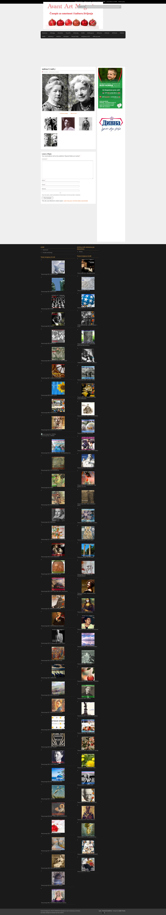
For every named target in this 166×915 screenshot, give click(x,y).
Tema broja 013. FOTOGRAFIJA (50, 470)
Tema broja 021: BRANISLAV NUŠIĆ (51, 608)
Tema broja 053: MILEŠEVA (85, 468)
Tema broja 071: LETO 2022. (85, 785)
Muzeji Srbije (75, 36)
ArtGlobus (51, 36)
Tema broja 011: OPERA (47, 435)
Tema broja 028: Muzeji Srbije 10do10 (51, 729)
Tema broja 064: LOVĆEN (84, 664)
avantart (57, 72)
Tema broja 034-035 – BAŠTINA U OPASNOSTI (54, 816)
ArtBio (43, 36)
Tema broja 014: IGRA (47, 487)
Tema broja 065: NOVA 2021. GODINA (87, 681)
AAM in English (79, 1)
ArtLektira (60, 33)
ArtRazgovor (90, 33)
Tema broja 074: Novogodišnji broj (86, 837)
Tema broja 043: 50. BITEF (84, 307)
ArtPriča (58, 36)
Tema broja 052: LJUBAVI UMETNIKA (87, 450)
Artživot (122, 33)
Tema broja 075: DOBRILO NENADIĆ (87, 854)
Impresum (45, 249)
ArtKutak (107, 33)
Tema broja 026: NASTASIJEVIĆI (50, 695)
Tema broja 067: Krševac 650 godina (87, 716)
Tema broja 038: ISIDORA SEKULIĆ (51, 868)
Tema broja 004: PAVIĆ (47, 326)
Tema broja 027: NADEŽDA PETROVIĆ (51, 712)
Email (43, 184)
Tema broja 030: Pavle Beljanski (50, 764)
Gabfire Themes (122, 910)
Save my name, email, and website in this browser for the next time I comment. (61, 195)
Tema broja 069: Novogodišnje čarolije (87, 750)
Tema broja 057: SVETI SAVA (85, 540)
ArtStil (82, 33)
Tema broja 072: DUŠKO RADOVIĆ (87, 802)
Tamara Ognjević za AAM (98, 1)
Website (44, 188)
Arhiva (80, 251)
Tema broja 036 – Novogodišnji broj (50, 833)
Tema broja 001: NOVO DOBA (49, 274)
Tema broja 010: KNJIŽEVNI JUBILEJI (51, 430)
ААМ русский (87, 1)
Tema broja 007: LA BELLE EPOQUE (51, 378)
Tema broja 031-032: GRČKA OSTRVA (51, 781)
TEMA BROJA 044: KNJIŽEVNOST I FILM (87, 325)
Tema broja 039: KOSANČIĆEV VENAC (52, 885)
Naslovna (44, 33)
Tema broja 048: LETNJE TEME (86, 380)
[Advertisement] (83, 51)
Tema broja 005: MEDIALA (48, 343)
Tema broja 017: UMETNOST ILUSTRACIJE (53, 539)
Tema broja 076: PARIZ (83, 871)
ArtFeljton (66, 36)
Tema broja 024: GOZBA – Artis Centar (51, 660)
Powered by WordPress (107, 910)
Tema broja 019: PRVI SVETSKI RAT (51, 574)
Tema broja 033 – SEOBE (48, 799)
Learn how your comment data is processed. (76, 200)
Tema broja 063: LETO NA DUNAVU (87, 646)
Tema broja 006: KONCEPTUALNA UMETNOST (54, 360)
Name (44, 180)
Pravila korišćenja (47, 252)
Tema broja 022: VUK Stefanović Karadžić (52, 626)
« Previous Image (64, 113)
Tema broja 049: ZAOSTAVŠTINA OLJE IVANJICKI (86, 397)
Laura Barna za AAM (112, 1)
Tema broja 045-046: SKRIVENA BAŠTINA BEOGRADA (86, 344)
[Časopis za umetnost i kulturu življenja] (73, 15)
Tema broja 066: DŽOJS (84, 698)
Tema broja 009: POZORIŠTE (49, 412)
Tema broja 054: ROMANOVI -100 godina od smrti (86, 485)
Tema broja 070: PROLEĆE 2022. (86, 767)
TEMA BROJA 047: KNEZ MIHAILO (87, 362)
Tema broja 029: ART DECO (48, 747)
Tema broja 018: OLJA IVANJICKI (50, 556)
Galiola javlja (121, 1)
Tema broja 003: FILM (47, 308)
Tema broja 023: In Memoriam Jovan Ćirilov (53, 643)
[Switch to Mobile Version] (104, 913)
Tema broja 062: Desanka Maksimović (87, 629)
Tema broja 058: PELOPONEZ (85, 557)
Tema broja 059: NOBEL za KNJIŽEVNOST (84, 575)
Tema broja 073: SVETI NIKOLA (86, 819)
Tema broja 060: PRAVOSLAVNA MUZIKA (86, 594)
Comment (44, 159)
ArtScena (99, 33)
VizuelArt (68, 33)
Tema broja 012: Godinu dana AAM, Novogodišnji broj (55, 453)
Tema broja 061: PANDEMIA (85, 612)
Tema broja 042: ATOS (83, 290)
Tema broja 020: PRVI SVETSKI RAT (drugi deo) (54, 591)
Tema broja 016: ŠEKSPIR (48, 522)
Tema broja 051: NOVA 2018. (85, 433)
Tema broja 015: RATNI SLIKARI (50, 505)
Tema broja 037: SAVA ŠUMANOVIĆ (51, 850)
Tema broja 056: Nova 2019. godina (87, 522)
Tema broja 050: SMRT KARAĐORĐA (87, 416)
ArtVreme (114, 33)
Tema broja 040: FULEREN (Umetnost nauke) (53, 902)
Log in (100, 910)
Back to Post (74, 113)
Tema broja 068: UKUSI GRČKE (86, 733)
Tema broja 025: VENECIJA (48, 677)
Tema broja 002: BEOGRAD (48, 291)
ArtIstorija (76, 33)
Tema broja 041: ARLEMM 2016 (86, 273)
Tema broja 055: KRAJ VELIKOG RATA (86, 504)
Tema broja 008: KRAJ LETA (49, 395)
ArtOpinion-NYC (85, 36)
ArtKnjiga (52, 33)
